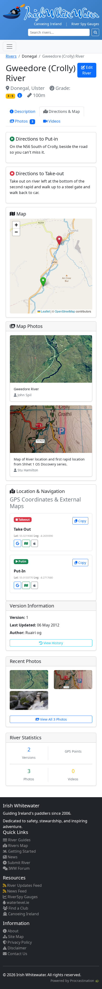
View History (52, 643)
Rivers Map (17, 845)
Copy (81, 521)
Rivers (11, 56)
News (12, 857)
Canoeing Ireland (48, 24)
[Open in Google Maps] (17, 543)
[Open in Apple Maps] (34, 543)
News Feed (16, 891)
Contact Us (17, 953)
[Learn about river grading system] (20, 95)
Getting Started (21, 851)
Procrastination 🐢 (84, 980)
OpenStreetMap (65, 311)
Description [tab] (24, 111)
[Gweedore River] (29, 679)
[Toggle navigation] (9, 46)
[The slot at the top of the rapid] (29, 700)
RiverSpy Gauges (22, 896)
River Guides (19, 839)
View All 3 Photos (53, 719)
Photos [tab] (23, 121)
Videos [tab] (53, 121)
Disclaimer (17, 948)
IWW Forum (19, 868)
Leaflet (45, 311)
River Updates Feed (24, 885)
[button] (59, 240)
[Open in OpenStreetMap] (26, 543)
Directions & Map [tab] (64, 111)
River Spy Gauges (85, 24)
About (13, 931)
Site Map (15, 936)
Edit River (87, 70)
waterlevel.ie (17, 902)
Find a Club (18, 908)
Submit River (18, 862)
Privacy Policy (19, 942)
